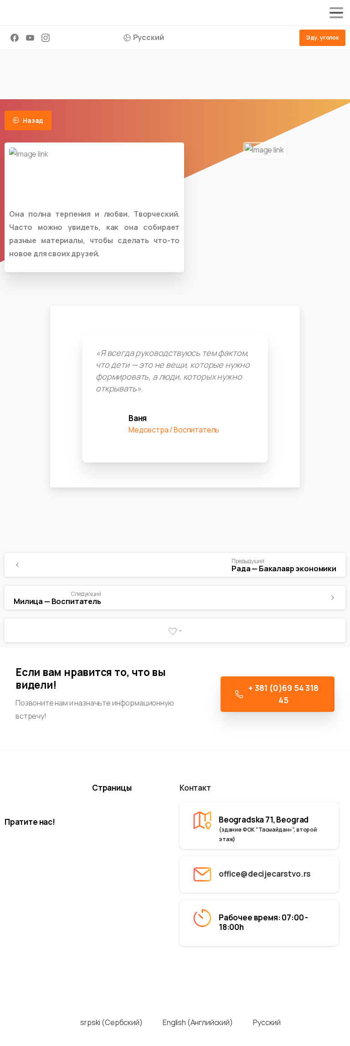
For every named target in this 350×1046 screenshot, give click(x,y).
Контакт (195, 787)
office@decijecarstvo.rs (265, 873)
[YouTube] (30, 38)
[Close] (323, 1037)
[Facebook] (14, 38)
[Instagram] (45, 38)
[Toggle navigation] (336, 12)
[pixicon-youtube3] (59, 853)
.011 (303, 969)
